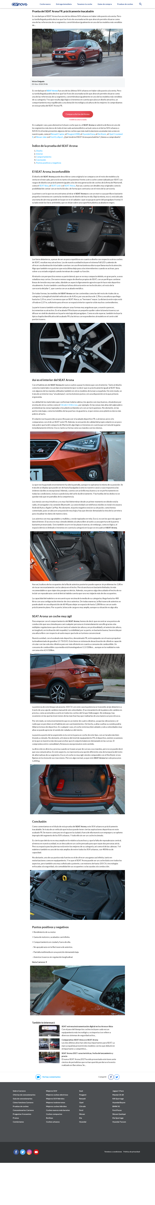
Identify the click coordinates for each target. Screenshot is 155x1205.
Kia (80, 1118)
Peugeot (82, 1095)
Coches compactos (54, 1114)
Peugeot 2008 (73, 134)
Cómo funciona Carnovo (23, 1102)
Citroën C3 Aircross (69, 405)
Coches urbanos (53, 1122)
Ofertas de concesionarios (24, 1095)
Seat (81, 1091)
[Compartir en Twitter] (116, 1077)
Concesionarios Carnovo (23, 1110)
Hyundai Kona (88, 134)
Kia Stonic (102, 134)
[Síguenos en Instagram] (29, 1154)
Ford (81, 1110)
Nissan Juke (41, 137)
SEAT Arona (52, 90)
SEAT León (56, 185)
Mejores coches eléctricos (57, 1095)
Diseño (39, 151)
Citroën (82, 1106)
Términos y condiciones (113, 1152)
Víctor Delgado (38, 81)
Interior (39, 154)
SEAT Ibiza (44, 185)
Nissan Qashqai (119, 1114)
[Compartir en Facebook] (111, 1077)
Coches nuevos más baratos (58, 1110)
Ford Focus (117, 1110)
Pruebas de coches (125, 4)
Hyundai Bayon (118, 1102)
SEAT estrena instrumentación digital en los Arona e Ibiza (87, 1026)
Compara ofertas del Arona (77, 114)
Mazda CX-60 (118, 1095)
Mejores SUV (51, 1091)
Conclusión (41, 160)
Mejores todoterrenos (55, 1102)
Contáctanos (18, 1122)
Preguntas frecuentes (22, 1114)
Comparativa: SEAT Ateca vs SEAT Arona (80, 1040)
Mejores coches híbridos (56, 1106)
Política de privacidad (131, 1152)
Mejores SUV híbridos (55, 1098)
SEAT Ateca (70, 185)
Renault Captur (57, 134)
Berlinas (49, 1118)
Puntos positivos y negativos (48, 163)
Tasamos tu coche (84, 4)
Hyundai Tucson (119, 1122)
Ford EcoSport (56, 137)
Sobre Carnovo (19, 1091)
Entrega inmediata (64, 4)
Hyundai (82, 1122)
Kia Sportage (117, 1118)
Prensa (16, 1118)
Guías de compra (105, 4)
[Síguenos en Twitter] (16, 1154)
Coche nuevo (45, 4)
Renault (82, 1098)
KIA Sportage (118, 1098)
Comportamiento (43, 157)
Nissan (82, 1114)
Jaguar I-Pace (118, 1091)
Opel (81, 1102)
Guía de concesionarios (22, 1098)
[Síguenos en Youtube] (36, 1154)
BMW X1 (116, 1106)
